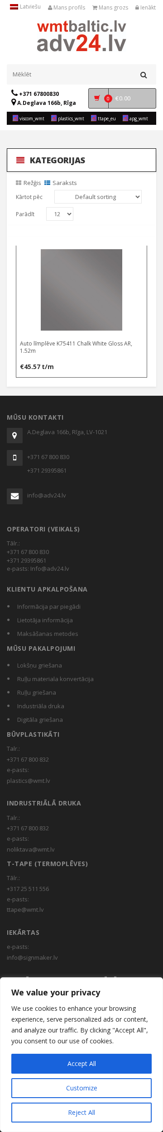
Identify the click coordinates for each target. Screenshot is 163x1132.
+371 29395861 (47, 470)
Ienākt (147, 7)
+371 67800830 (38, 94)
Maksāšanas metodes (47, 634)
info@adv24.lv (46, 495)
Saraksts (65, 183)
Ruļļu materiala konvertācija (55, 679)
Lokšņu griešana (39, 665)
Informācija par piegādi (49, 606)
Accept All (81, 1063)
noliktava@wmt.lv (31, 849)
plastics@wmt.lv (28, 781)
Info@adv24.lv (49, 568)
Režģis (32, 183)
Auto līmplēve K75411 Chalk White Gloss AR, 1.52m (76, 347)
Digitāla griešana (40, 719)
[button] (82, 254)
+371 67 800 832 (28, 759)
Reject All (81, 1112)
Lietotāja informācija (45, 620)
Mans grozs (112, 7)
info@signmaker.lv (32, 957)
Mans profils (68, 7)
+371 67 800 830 (48, 457)
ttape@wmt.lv (25, 909)
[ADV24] (81, 35)
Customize (81, 1088)
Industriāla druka (40, 706)
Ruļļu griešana (36, 692)
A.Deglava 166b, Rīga (46, 103)
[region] (81, 1054)
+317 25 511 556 (28, 889)
